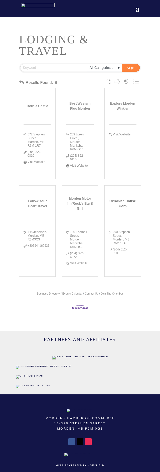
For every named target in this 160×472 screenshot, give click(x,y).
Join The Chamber (112, 293)
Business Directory (48, 293)
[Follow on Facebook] (71, 441)
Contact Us (91, 293)
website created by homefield (80, 465)
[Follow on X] (80, 441)
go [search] (132, 67)
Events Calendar (72, 293)
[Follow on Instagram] (88, 441)
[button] (21, 82)
